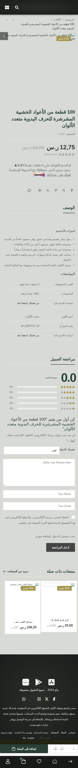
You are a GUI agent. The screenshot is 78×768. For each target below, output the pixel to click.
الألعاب (57, 19)
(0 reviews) (50, 154)
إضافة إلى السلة (26, 748)
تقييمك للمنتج (67, 449)
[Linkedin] (40, 190)
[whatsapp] (23, 699)
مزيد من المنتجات (17, 571)
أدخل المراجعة (60, 547)
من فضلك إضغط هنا (28, 303)
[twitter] (46, 699)
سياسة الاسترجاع (41, 733)
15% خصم (63, 38)
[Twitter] (64, 190)
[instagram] (39, 699)
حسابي (71, 732)
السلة (63, 732)
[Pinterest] (56, 190)
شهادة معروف (6, 733)
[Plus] (55, 748)
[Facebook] (72, 190)
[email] (31, 699)
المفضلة (55, 732)
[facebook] (54, 699)
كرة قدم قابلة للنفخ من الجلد (53, 620)
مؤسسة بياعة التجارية (23, 733)
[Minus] (62, 748)
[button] (16, 7)
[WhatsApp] (48, 190)
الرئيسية (69, 19)
